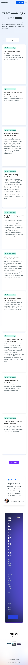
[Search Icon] (3, 40)
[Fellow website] (4, 3)
